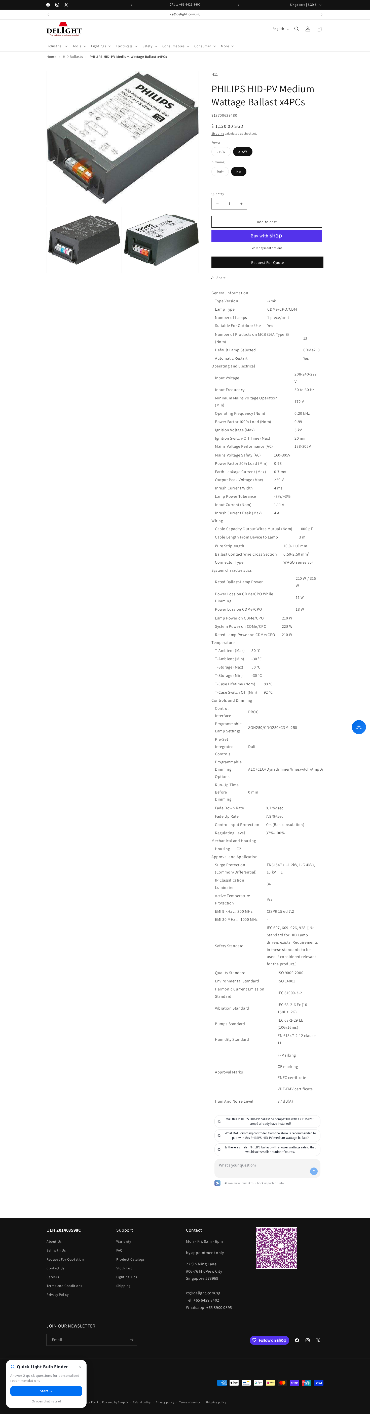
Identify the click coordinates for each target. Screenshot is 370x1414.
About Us (54, 1241)
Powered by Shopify (115, 1402)
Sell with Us (56, 1250)
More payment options (266, 248)
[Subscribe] (131, 1340)
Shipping (217, 134)
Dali (223, 172)
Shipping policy (215, 1402)
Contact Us (55, 1268)
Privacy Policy (57, 1295)
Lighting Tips (126, 1277)
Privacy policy (165, 1402)
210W (224, 152)
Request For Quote (267, 262)
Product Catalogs (130, 1259)
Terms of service (189, 1402)
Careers (53, 1277)
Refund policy (142, 1402)
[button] (56, 46)
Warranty (123, 1241)
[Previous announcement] (131, 5)
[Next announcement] (238, 5)
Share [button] (221, 277)
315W (242, 152)
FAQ (119, 1250)
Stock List (124, 1268)
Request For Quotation (65, 1259)
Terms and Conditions (64, 1285)
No (238, 171)
